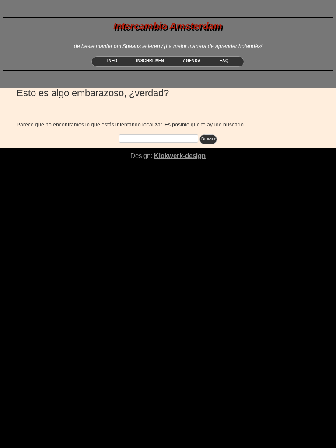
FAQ (224, 61)
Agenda (192, 61)
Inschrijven (150, 61)
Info (112, 61)
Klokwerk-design (180, 155)
